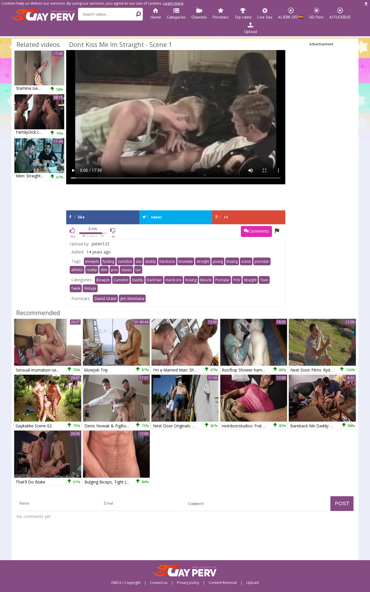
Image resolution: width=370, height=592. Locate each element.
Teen (264, 279)
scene (246, 261)
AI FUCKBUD (340, 17)
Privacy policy (188, 582)
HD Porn (316, 17)
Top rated (242, 17)
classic (126, 269)
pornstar (262, 261)
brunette (186, 261)
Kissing (191, 279)
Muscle (206, 279)
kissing (232, 261)
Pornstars (221, 17)
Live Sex (264, 17)
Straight (250, 279)
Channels (199, 17)
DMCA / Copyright (125, 582)
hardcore (167, 261)
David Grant (105, 298)
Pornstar (222, 279)
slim (104, 269)
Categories (176, 17)
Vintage (90, 288)
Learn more (173, 3)
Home (156, 17)
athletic (77, 269)
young (218, 261)
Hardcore (174, 279)
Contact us (158, 582)
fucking (108, 261)
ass (138, 261)
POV (236, 279)
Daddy (137, 279)
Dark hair (154, 279)
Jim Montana (132, 298)
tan (138, 269)
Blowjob (103, 279)
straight (203, 261)
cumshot (125, 261)
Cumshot (121, 279)
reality (92, 269)
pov (114, 269)
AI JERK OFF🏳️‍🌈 (291, 17)
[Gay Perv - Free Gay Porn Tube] (44, 14)
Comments (258, 231)
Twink (75, 288)
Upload (250, 31)
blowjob (92, 261)
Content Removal (223, 582)
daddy (150, 261)
